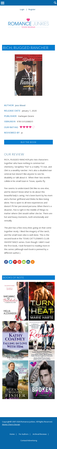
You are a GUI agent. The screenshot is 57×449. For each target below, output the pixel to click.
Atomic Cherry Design (11, 424)
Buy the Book (28, 142)
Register (31, 9)
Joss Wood (20, 105)
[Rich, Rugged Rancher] (28, 75)
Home (12, 434)
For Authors (23, 434)
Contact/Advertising (28, 440)
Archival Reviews (40, 434)
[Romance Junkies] (28, 23)
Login (22, 9)
